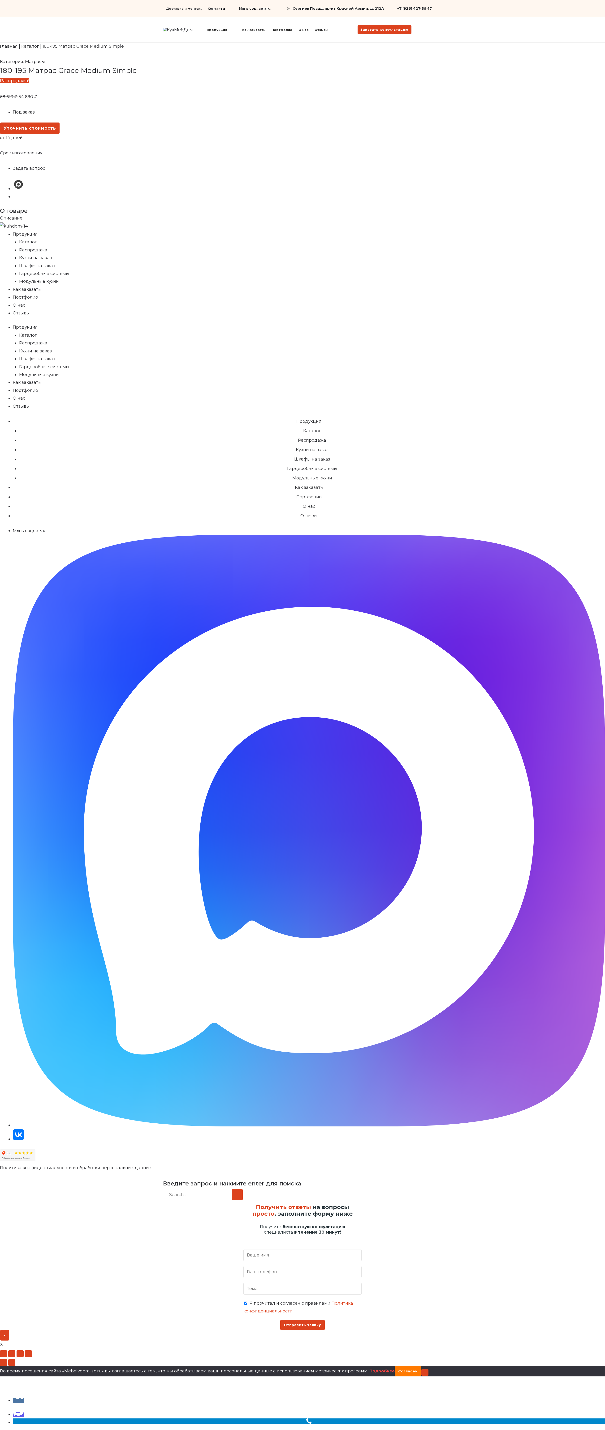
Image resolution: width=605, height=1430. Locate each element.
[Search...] (199, 1194)
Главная (9, 46)
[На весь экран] (11, 1353)
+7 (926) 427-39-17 (414, 8)
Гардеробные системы (44, 273)
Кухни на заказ (35, 257)
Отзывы (21, 313)
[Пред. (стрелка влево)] (3, 1362)
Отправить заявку (302, 1325)
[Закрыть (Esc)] (28, 1353)
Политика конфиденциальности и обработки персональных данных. (76, 1167)
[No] (424, 1372)
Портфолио (25, 297)
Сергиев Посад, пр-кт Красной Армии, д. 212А (338, 8)
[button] (229, 30)
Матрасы (35, 61)
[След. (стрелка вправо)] (11, 1362)
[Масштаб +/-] (3, 1353)
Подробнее (382, 1371)
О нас (19, 305)
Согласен (408, 1371)
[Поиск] (237, 1194)
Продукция (25, 234)
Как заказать (27, 289)
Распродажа (33, 250)
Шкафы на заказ (37, 265)
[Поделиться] (20, 1353)
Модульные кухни (39, 281)
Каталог (30, 46)
